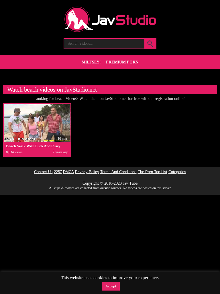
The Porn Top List (152, 172)
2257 (58, 172)
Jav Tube (130, 183)
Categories (177, 172)
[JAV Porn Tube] (110, 30)
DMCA (68, 172)
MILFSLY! (91, 62)
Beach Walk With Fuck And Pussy (33, 146)
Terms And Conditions (118, 172)
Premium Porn (122, 62)
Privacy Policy (87, 172)
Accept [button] (110, 286)
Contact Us (43, 172)
